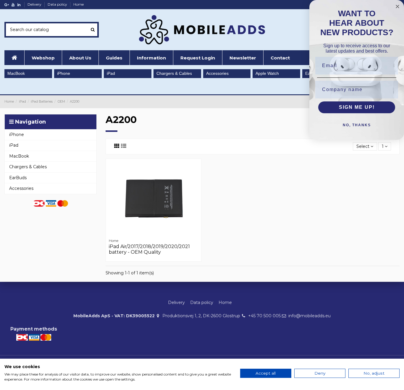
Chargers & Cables (174, 73)
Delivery (35, 4)
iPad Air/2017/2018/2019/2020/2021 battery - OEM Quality (149, 249)
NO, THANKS (357, 125)
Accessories (217, 73)
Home (78, 4)
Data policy (58, 4)
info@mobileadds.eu (309, 315)
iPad (111, 73)
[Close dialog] (397, 6)
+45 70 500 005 (264, 315)
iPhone (63, 73)
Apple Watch (267, 73)
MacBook (16, 73)
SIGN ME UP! (357, 107)
